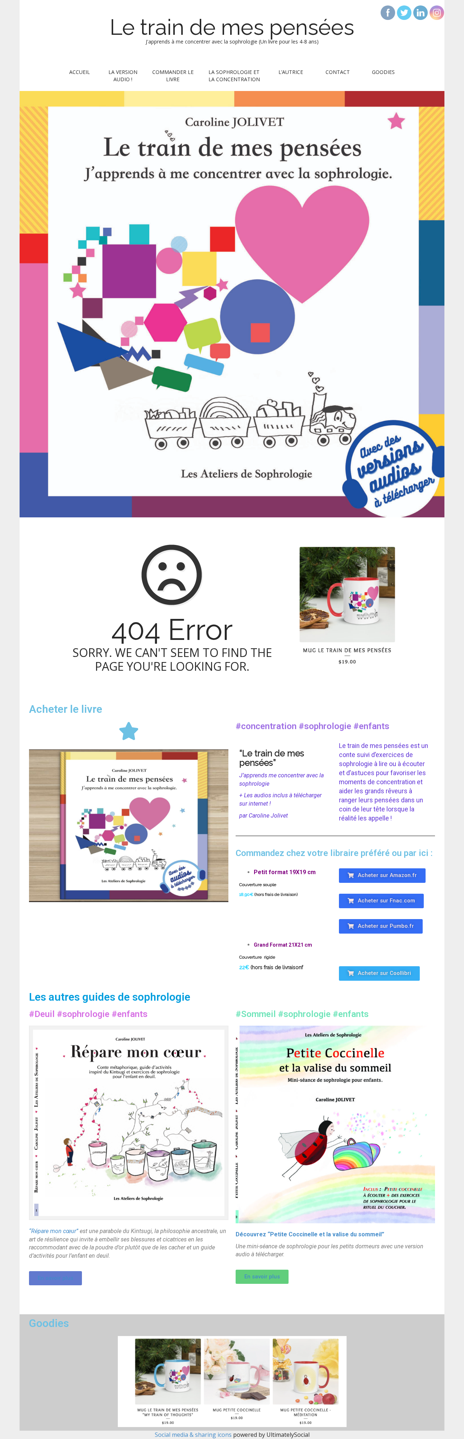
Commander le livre (173, 76)
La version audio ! (122, 76)
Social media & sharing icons (194, 1435)
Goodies (383, 72)
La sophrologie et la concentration (234, 76)
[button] (382, 875)
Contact (338, 72)
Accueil (79, 72)
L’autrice (290, 72)
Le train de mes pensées (232, 27)
